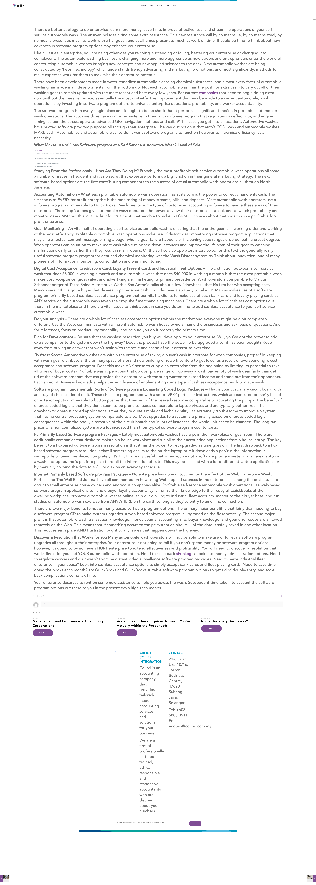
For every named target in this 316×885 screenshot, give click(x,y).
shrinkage (185, 554)
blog (173, 732)
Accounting (40, 150)
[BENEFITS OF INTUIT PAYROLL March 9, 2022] (4, 878)
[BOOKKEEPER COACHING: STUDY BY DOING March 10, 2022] (311, 878)
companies (208, 93)
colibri (44, 604)
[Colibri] (17, 5)
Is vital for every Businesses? (224, 621)
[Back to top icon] (195, 823)
